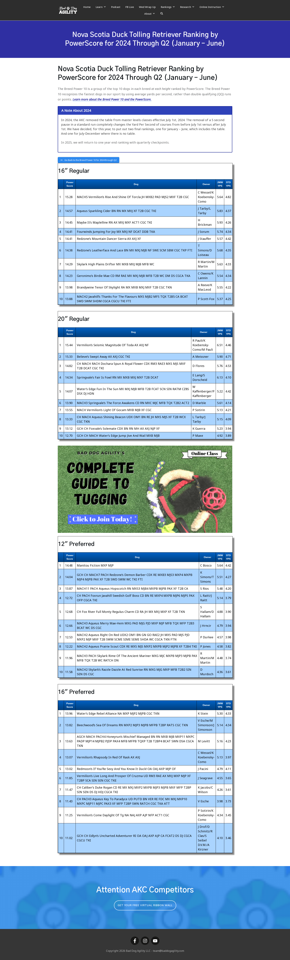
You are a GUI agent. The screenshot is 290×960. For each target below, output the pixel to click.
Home (87, 7)
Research (185, 7)
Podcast (115, 7)
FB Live (129, 7)
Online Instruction (210, 7)
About (148, 13)
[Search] (161, 13)
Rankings (166, 7)
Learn (99, 7)
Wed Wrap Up (147, 7)
